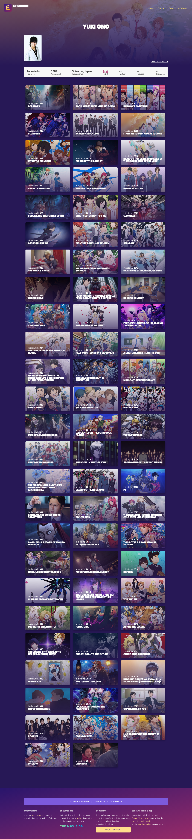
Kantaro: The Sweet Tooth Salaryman (44, 516)
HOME (151, 8)
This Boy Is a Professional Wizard (139, 543)
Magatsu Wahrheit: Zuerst (92, 572)
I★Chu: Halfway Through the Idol (141, 735)
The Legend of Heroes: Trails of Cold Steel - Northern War (142, 516)
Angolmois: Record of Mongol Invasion (47, 543)
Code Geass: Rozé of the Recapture (90, 707)
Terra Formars (132, 435)
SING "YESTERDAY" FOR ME (91, 216)
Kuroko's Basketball (136, 106)
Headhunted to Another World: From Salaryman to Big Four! (95, 297)
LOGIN (171, 8)
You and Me (130, 599)
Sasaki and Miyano (39, 188)
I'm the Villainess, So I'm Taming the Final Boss (143, 324)
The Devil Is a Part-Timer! (91, 188)
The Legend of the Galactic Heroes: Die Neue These (44, 653)
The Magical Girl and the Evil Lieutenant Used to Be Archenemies (46, 487)
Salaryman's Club (87, 407)
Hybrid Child (35, 298)
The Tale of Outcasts (88, 681)
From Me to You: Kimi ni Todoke (142, 133)
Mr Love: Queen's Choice (42, 435)
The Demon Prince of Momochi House (46, 351)
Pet (125, 490)
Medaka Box (130, 407)
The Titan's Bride (38, 270)
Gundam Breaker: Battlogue (45, 599)
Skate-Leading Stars (40, 462)
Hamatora (82, 626)
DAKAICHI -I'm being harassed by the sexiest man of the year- (142, 160)
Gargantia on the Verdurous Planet (94, 434)
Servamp (128, 243)
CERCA (161, 8)
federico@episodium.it (140, 818)
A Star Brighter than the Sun (141, 353)
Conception (83, 517)
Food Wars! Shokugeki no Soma (95, 106)
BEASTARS (34, 106)
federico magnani (38, 815)
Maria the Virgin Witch (42, 626)
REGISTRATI (183, 8)
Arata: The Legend (134, 626)
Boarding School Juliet (90, 325)
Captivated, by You (134, 709)
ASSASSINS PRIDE (38, 243)
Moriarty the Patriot (89, 161)
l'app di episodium (144, 824)
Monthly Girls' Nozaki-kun (92, 243)
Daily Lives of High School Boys (142, 270)
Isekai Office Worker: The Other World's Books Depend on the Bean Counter (46, 377)
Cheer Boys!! (35, 407)
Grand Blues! (84, 736)
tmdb (79, 818)
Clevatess (129, 216)
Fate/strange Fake (87, 544)
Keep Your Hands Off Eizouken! (95, 353)
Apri (105, 71)
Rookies (33, 736)
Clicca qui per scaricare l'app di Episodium (96, 801)
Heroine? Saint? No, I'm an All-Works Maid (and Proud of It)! (142, 680)
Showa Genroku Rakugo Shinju (142, 462)
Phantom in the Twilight (91, 462)
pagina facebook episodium (142, 821)
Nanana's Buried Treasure (44, 572)
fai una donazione (113, 829)
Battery (128, 572)
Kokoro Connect (133, 298)
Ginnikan (81, 763)
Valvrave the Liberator (90, 490)
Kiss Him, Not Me (133, 188)
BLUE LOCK (34, 133)
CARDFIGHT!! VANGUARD (136, 654)
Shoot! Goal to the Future (92, 654)
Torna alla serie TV (159, 61)
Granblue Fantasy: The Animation (90, 379)
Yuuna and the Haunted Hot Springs (93, 269)
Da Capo (33, 763)
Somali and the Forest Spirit (46, 216)
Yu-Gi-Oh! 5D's (36, 325)
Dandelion (34, 681)
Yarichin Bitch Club (87, 133)
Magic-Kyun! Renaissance (139, 380)
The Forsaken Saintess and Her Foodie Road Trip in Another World (95, 597)
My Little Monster (39, 161)
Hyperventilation (39, 709)
